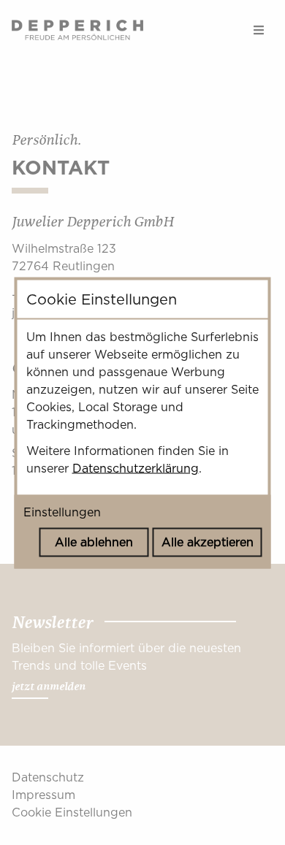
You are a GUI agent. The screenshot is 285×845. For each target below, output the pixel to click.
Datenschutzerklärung (135, 468)
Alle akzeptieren (208, 541)
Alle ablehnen (94, 541)
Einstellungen (62, 512)
